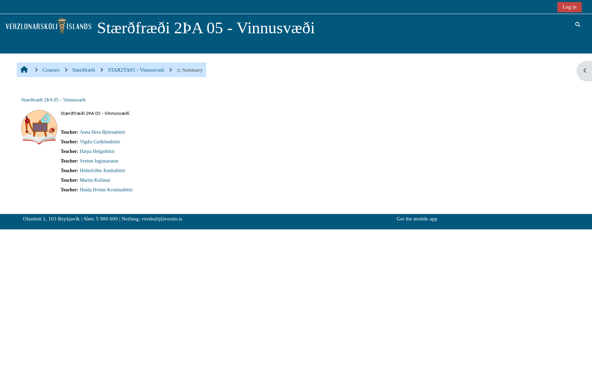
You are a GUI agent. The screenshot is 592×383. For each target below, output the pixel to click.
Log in (570, 7)
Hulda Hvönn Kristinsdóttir (106, 189)
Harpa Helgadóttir (97, 151)
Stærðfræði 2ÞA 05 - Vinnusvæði (53, 100)
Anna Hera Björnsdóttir (102, 132)
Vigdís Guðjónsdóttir (100, 141)
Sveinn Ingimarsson (99, 161)
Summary (192, 70)
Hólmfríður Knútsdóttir (102, 170)
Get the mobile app (417, 219)
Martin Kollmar (95, 180)
